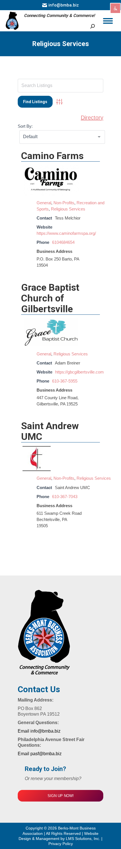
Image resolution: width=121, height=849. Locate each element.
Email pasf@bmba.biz (40, 753)
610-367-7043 (64, 496)
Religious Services (68, 209)
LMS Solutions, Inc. (83, 838)
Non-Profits (63, 202)
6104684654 (63, 242)
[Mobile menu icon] (107, 21)
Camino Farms (52, 155)
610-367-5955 (64, 381)
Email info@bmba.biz (39, 731)
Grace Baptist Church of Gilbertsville (50, 298)
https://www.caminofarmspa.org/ (66, 233)
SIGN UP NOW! (61, 796)
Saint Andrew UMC (50, 431)
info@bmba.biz (63, 5)
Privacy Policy (60, 843)
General (44, 202)
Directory (92, 117)
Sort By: (25, 126)
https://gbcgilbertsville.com (79, 372)
